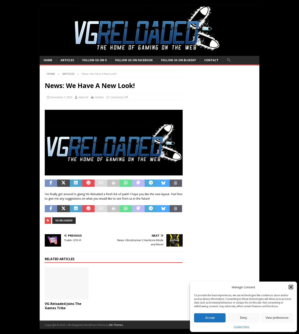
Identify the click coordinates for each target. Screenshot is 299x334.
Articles (67, 60)
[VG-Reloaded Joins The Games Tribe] (66, 283)
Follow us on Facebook (134, 60)
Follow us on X (94, 60)
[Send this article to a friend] (101, 183)
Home (48, 60)
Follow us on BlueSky (178, 60)
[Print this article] (113, 183)
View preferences (277, 317)
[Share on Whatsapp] (126, 183)
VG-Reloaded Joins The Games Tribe (63, 305)
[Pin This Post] (88, 183)
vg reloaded (64, 220)
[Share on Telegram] (151, 183)
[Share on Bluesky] (163, 183)
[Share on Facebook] (51, 183)
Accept (210, 317)
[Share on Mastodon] (138, 183)
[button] (291, 287)
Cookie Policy (241, 327)
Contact (211, 60)
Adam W (83, 97)
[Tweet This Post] (63, 183)
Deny (243, 317)
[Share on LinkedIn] (76, 183)
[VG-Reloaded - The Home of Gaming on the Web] (149, 53)
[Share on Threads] (176, 183)
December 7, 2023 (61, 97)
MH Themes (116, 325)
